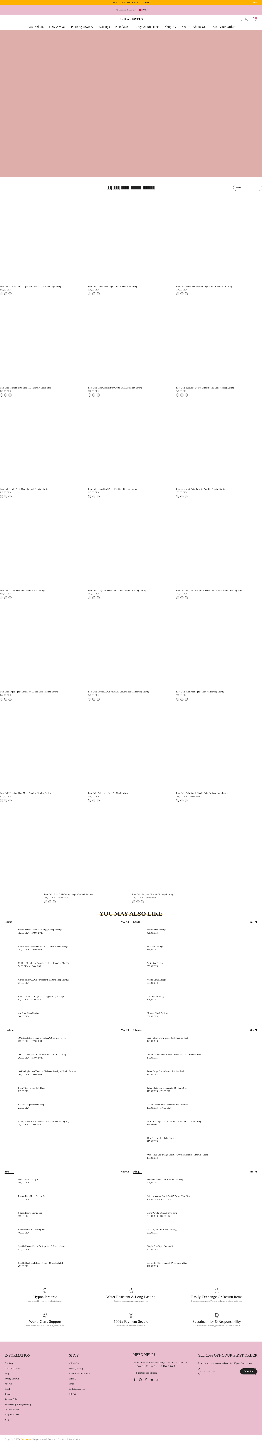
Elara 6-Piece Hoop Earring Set (31, 1196)
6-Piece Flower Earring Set (30, 1213)
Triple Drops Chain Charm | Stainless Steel (165, 1071)
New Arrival (57, 27)
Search (7, 1389)
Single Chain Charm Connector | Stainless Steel (167, 1038)
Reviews (8, 1384)
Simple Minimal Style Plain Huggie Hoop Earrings (40, 930)
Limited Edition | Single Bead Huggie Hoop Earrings (41, 996)
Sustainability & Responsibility (18, 1404)
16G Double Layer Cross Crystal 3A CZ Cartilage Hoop (42, 1055)
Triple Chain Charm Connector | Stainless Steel (167, 1088)
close (7, 3)
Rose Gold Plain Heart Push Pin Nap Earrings (108, 793)
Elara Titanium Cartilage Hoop (31, 1088)
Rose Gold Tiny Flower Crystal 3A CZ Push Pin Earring (112, 286)
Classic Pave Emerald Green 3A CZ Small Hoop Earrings (43, 946)
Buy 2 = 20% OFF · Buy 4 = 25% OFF (131, 2)
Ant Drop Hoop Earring (28, 1013)
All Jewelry (74, 1363)
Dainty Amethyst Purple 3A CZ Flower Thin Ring (168, 1196)
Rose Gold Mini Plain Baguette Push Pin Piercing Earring (201, 489)
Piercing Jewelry (82, 27)
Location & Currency (127, 10)
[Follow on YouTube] (152, 1379)
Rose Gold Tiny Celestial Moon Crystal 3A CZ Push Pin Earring (204, 286)
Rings (71, 1384)
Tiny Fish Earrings (155, 946)
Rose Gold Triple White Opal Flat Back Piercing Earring (24, 489)
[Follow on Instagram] (140, 1379)
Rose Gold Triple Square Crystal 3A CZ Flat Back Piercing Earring (29, 692)
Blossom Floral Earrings (157, 1013)
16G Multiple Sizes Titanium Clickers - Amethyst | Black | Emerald (47, 1071)
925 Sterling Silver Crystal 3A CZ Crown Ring (167, 1263)
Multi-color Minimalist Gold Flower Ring (165, 1179)
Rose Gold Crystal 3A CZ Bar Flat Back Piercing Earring (112, 489)
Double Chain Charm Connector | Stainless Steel (167, 1105)
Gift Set (72, 1394)
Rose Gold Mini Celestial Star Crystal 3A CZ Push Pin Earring (115, 388)
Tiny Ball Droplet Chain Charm (160, 1138)
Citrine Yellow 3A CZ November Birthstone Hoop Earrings (43, 980)
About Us (199, 27)
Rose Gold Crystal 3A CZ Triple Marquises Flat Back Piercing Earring (30, 286)
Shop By (170, 27)
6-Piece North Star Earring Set (31, 1229)
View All (125, 922)
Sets (184, 27)
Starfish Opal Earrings (156, 930)
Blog (7, 1420)
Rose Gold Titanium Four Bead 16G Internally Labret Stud (25, 388)
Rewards (8, 1394)
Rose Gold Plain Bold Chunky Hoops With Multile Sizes (68, 894)
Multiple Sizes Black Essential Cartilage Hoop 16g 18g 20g (43, 963)
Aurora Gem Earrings (156, 980)
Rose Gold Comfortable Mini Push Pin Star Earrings (22, 590)
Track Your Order (222, 27)
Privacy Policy (73, 1439)
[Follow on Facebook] (134, 1379)
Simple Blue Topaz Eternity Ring (161, 1246)
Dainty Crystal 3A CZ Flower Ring (162, 1213)
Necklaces (122, 27)
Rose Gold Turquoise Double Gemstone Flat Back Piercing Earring (205, 388)
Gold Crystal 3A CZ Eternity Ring (161, 1229)
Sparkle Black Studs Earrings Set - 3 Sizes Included (40, 1263)
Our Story (9, 1363)
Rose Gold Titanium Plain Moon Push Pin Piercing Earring (25, 793)
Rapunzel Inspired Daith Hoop (31, 1105)
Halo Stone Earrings (155, 996)
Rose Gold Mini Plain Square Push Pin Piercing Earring (200, 692)
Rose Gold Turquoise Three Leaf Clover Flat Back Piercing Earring (117, 590)
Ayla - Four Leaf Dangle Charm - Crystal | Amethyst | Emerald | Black (177, 1155)
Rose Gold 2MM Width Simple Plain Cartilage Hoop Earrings (202, 793)
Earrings (104, 27)
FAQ (7, 1373)
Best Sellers (36, 27)
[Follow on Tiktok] (157, 1379)
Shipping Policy (11, 1399)
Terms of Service (12, 1409)
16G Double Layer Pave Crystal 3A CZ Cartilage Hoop (42, 1038)
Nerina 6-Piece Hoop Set (29, 1179)
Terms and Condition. (57, 1439)
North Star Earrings (155, 963)
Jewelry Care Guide (13, 1379)
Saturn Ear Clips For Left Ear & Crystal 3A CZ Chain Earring (174, 1121)
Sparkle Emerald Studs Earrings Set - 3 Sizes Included (41, 1246)
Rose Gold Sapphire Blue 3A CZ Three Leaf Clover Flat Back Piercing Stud (209, 590)
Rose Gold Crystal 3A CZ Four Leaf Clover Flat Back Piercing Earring (118, 692)
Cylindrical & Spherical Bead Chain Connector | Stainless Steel (174, 1055)
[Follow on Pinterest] (146, 1379)
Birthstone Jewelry (77, 1389)
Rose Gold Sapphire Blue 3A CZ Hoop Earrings (152, 894)
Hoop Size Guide (12, 1414)
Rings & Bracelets (146, 27)
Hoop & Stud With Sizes (79, 1373)
